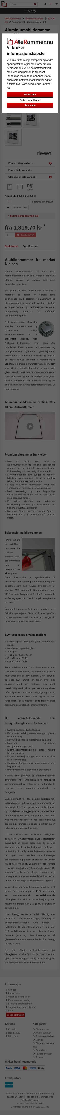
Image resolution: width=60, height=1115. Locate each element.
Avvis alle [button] (30, 105)
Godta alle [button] (30, 94)
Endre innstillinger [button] (30, 100)
